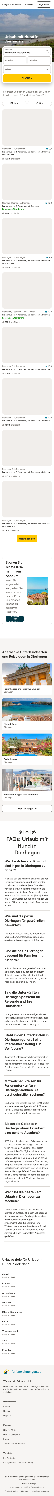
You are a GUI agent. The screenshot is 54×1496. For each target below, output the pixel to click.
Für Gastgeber (9, 1458)
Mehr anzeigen (25, 808)
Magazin (7, 1415)
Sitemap (24, 1491)
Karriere (6, 1406)
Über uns (7, 1411)
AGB (26, 1487)
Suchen (27, 78)
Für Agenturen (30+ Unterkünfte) (18, 1462)
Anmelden (29, 4)
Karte (16, 103)
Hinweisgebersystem (40, 1491)
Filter (41, 103)
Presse (6, 1439)
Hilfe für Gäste (9, 1430)
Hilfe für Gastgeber (11, 1434)
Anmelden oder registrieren (14, 619)
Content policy (11, 1491)
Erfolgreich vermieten (11, 4)
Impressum (17, 1487)
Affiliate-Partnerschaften (14, 1443)
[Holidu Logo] (22, 1371)
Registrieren (44, 4)
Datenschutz (36, 1487)
